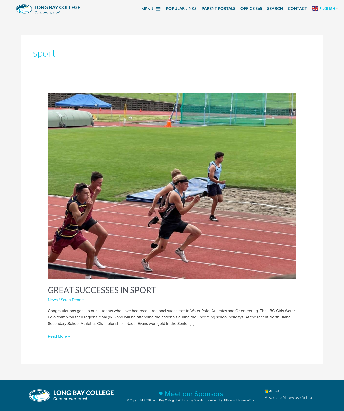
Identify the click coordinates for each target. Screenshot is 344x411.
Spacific (199, 400)
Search (275, 8)
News (53, 299)
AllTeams (229, 400)
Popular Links (181, 8)
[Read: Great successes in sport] (172, 185)
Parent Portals (218, 8)
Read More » (59, 336)
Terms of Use (247, 400)
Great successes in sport (102, 290)
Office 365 (251, 8)
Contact (297, 8)
